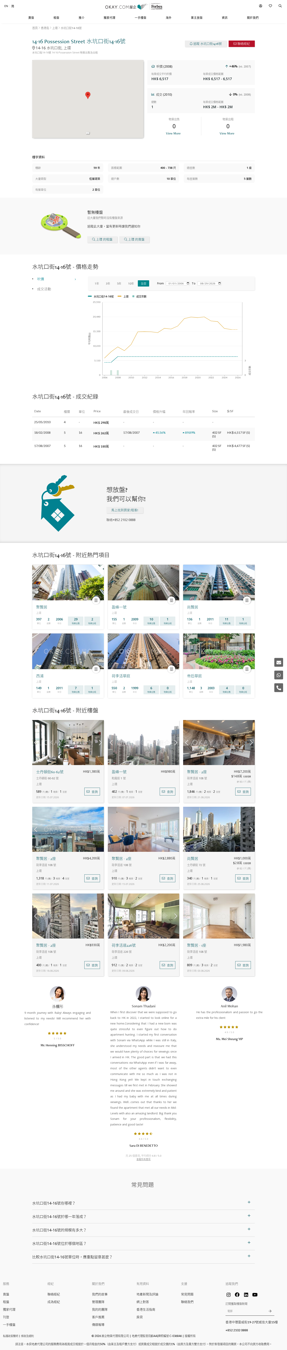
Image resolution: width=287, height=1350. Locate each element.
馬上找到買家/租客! (124, 510)
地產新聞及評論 (147, 1294)
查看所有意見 (143, 1159)
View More (173, 133)
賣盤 (6, 1294)
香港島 (45, 28)
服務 (6, 1283)
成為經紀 (53, 1302)
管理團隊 (98, 1302)
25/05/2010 (42, 422)
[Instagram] (228, 1295)
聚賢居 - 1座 (196, 945)
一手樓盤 (9, 1324)
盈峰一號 (119, 772)
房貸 (139, 1317)
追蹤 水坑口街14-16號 (207, 44)
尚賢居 (192, 858)
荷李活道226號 (124, 945)
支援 (184, 1283)
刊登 (6, 1317)
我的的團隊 (100, 1309)
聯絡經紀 (243, 44)
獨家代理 (9, 1309)
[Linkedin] (246, 1295)
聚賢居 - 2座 (197, 772)
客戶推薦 (98, 1317)
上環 (55, 28)
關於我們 (98, 1283)
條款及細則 (27, 1336)
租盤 (6, 1302)
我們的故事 (100, 1294)
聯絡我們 (187, 1302)
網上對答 (142, 1302)
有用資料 (142, 1283)
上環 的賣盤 (136, 239)
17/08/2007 (42, 446)
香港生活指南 (145, 1309)
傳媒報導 (98, 1324)
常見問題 (187, 1294)
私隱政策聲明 (10, 1336)
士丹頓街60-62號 (49, 772)
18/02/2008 (42, 432)
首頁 (35, 28)
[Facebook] (237, 1295)
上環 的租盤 (104, 239)
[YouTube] (255, 1295)
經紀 (50, 1283)
